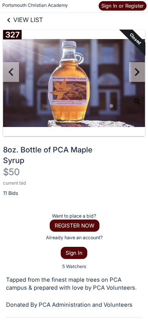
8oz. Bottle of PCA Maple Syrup (48, 155)
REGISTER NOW (74, 225)
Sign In (74, 252)
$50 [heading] (11, 171)
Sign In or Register (122, 6)
